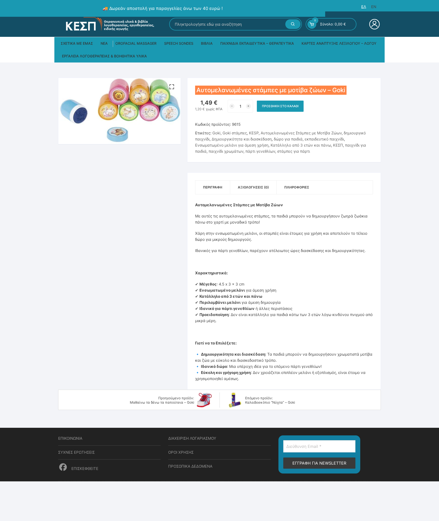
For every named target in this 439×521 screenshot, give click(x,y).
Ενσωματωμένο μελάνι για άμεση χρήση (232, 145)
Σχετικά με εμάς (77, 43)
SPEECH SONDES (178, 43)
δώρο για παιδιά (288, 139)
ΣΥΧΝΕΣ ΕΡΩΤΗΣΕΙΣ (76, 452)
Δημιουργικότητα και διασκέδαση (242, 139)
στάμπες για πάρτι (293, 151)
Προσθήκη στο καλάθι (280, 106)
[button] (172, 87)
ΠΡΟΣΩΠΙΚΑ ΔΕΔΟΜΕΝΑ (190, 466)
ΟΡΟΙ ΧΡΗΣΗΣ (181, 452)
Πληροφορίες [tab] (296, 187)
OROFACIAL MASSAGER (135, 43)
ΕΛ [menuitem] (363, 6)
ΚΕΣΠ (338, 145)
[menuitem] (364, 6)
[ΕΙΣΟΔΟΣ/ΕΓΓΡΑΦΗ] (374, 24)
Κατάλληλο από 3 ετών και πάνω (301, 145)
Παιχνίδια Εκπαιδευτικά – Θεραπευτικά (257, 43)
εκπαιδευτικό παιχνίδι (324, 139)
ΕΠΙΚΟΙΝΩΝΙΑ (70, 438)
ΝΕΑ (104, 43)
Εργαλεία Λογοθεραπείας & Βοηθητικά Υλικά (104, 56)
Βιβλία (207, 43)
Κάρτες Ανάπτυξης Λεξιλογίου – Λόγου (339, 43)
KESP (254, 133)
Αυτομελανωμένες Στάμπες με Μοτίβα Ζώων (301, 133)
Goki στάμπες (235, 133)
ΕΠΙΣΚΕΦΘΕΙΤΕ (84, 468)
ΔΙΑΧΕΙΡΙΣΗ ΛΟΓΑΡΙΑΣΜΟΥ (192, 438)
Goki (216, 133)
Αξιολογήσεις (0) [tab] (253, 187)
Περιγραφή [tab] (212, 187)
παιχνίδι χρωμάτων (226, 151)
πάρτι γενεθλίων (260, 151)
